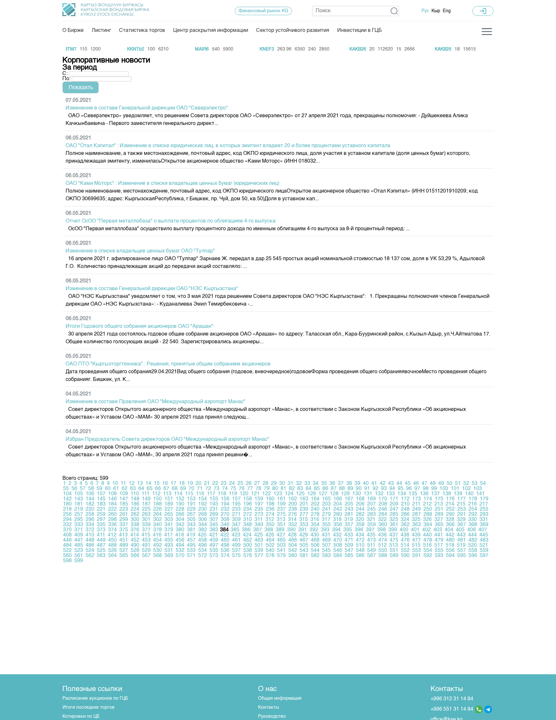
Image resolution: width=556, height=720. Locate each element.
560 (67, 555)
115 (189, 494)
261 (123, 514)
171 (394, 499)
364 (427, 524)
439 (416, 535)
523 (78, 550)
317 (326, 519)
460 (225, 540)
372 (90, 530)
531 (168, 550)
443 (461, 535)
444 (472, 535)
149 (146, 499)
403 (437, 530)
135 (413, 494)
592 (427, 555)
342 (180, 524)
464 (270, 540)
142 (67, 499)
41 (374, 483)
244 (360, 509)
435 (371, 535)
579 (281, 555)
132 (379, 494)
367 (461, 524)
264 (157, 514)
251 (439, 509)
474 (382, 540)
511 (371, 545)
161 (281, 499)
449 (101, 540)
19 (190, 483)
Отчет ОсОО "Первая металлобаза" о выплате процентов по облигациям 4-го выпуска (170, 221)
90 (359, 488)
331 (483, 519)
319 (348, 519)
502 (270, 545)
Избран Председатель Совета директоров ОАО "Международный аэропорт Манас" (167, 439)
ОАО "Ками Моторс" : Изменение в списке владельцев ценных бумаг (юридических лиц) (172, 183)
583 (326, 555)
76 (242, 488)
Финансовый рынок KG (263, 11)
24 (232, 483)
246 (382, 509)
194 (225, 504)
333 (78, 524)
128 (334, 494)
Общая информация (279, 698)
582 (315, 555)
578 (270, 555)
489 (123, 545)
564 (112, 555)
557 (461, 550)
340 (157, 524)
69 (183, 488)
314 (292, 519)
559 (484, 550)
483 (484, 540)
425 (258, 535)
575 (236, 555)
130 (356, 494)
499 (236, 545)
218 (67, 509)
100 (444, 488)
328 (450, 519)
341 (168, 524)
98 (426, 488)
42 (382, 483)
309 (236, 519)
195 (236, 504)
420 (202, 535)
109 (123, 494)
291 (461, 514)
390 (291, 530)
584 (337, 555)
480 (450, 540)
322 (382, 519)
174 (427, 499)
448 (90, 540)
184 (112, 504)
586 (360, 555)
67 (166, 488)
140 (469, 494)
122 (266, 494)
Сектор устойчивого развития (292, 30)
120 (244, 494)
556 (450, 550)
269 (213, 514)
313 (281, 519)
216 (472, 504)
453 (146, 540)
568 (157, 555)
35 (324, 483)
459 (213, 540)
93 (384, 488)
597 (484, 555)
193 (213, 504)
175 (439, 499)
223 (123, 509)
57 (83, 488)
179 (484, 499)
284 (382, 514)
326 (427, 519)
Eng (447, 11)
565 (123, 555)
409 (78, 535)
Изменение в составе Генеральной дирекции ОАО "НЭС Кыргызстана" (152, 288)
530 (157, 550)
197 (259, 504)
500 (247, 545)
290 (450, 514)
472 (360, 540)
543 (304, 550)
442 (450, 535)
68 (175, 488)
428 (292, 535)
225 (146, 509)
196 (247, 504)
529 (146, 550)
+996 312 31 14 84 (452, 699)
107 (101, 494)
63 (133, 488)
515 (416, 545)
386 (246, 530)
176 (450, 499)
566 (135, 555)
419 (191, 535)
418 (179, 535)
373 (101, 530)
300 (135, 519)
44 (399, 483)
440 (427, 535)
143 (78, 499)
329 (461, 519)
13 (140, 483)
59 (99, 488)
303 (168, 519)
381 (191, 530)
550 (382, 550)
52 (466, 483)
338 (135, 524)
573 (213, 555)
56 (74, 488)
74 (225, 488)
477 (416, 540)
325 (416, 519)
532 (180, 550)
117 (211, 494)
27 (257, 483)
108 (112, 494)
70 (191, 488)
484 (67, 545)
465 (281, 540)
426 (269, 535)
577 (259, 555)
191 (191, 504)
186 (135, 504)
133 (390, 494)
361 (394, 524)
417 (168, 535)
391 (302, 530)
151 (168, 499)
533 (191, 550)
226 (157, 509)
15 (157, 483)
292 (472, 514)
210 (405, 504)
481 (461, 540)
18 (182, 483)
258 (90, 514)
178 (472, 499)
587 (371, 555)
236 (270, 509)
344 (202, 524)
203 (326, 504)
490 (135, 545)
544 (315, 550)
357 (349, 524)
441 (438, 535)
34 (316, 483)
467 (304, 540)
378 (157, 530)
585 (349, 555)
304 (180, 519)
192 (202, 504)
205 (349, 504)
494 (180, 545)
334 (90, 524)
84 (308, 488)
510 (360, 545)
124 (289, 494)
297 (101, 519)
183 (101, 504)
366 (450, 524)
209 (394, 504)
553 (416, 550)
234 (247, 509)
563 (101, 555)
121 (255, 494)
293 (484, 514)
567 (146, 555)
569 (168, 555)
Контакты (268, 707)
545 (326, 550)
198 (270, 504)
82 (292, 488)
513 (393, 545)
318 (337, 519)
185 (123, 504)
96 (409, 488)
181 (78, 504)
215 (461, 504)
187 (146, 504)
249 (416, 509)
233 (236, 509)
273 (259, 514)
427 (281, 535)
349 (259, 524)
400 (404, 530)
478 (427, 540)
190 (180, 504)
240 (315, 509)
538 (247, 550)
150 (157, 499)
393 (325, 530)
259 (101, 514)
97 (417, 488)
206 (360, 504)
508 (337, 545)
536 (225, 550)
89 (350, 488)
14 (148, 483)
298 (112, 519)
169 (371, 499)
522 (67, 550)
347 (236, 524)
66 (158, 488)
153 (191, 499)
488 (112, 545)
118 (222, 494)
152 (180, 499)
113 (167, 494)
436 (382, 535)
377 (146, 530)
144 (90, 499)
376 (135, 530)
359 (371, 524)
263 (146, 514)
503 (281, 545)
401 (415, 530)
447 (78, 540)
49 (441, 483)
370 (67, 530)
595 (461, 555)
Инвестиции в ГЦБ (359, 30)
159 (259, 499)
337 (123, 524)
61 (116, 488)
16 (165, 483)
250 (427, 509)
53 (474, 483)
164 (315, 499)
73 (216, 488)
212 (427, 504)
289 (439, 514)
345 (213, 524)
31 (290, 483)
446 (67, 540)
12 (131, 483)
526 (112, 550)
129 (345, 494)
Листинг (101, 30)
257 (78, 514)
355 (326, 524)
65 (150, 488)
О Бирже (73, 30)
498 (225, 545)
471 (349, 540)
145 (101, 499)
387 (257, 530)
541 (281, 550)
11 (123, 483)
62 (124, 488)
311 (259, 519)
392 (314, 530)
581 (304, 555)
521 (483, 545)
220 (90, 509)
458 (202, 540)
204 (337, 504)
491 (146, 545)
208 (382, 504)
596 (472, 555)
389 (280, 530)
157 (236, 499)
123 (277, 494)
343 (191, 524)
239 (304, 509)
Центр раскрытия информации (210, 30)
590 (405, 555)
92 (375, 488)
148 (135, 499)
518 (450, 545)
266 (180, 514)
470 (337, 540)
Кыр (435, 11)
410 (90, 535)
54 (483, 483)
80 (275, 488)
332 (67, 524)
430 (314, 535)
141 (480, 494)
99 (434, 488)
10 (115, 483)
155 (213, 499)
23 (224, 483)
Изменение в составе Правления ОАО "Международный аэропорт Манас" (156, 401)
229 (191, 509)
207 (371, 504)
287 (416, 514)
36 (332, 483)
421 (213, 535)
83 (300, 488)
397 (370, 530)
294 (67, 519)
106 (90, 494)
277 (304, 514)
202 (315, 504)
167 (349, 499)
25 (240, 483)
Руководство (272, 716)
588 (382, 555)
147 (123, 499)
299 (123, 519)
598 (67, 561)
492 (157, 545)
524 (90, 550)
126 (311, 494)
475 (394, 540)
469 (326, 540)
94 (392, 488)
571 (191, 555)
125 (300, 494)
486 (90, 545)
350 (270, 524)
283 (371, 514)
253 (461, 509)
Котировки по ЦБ (80, 716)
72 (208, 488)
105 (78, 494)
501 (259, 545)
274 (270, 514)
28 (265, 483)
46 (416, 483)
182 (90, 504)
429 (303, 535)
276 (292, 514)
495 (191, 545)
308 (225, 519)
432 (337, 535)
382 (202, 530)
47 (424, 483)
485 (78, 545)
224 (135, 509)
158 (247, 499)
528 (135, 550)
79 (267, 488)
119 (233, 494)
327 (438, 519)
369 (484, 524)
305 (191, 519)
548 (360, 550)
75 (233, 488)
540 (270, 550)
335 (101, 524)
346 (225, 524)
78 (258, 488)
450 (112, 540)
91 (367, 488)
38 (349, 483)
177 (461, 499)
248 (405, 509)
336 (112, 524)
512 (382, 545)
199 (281, 504)
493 (168, 545)
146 (112, 499)
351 (281, 524)
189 (168, 504)
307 (213, 519)
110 (135, 494)
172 (405, 499)
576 (247, 555)
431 (326, 535)
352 (292, 524)
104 (67, 494)
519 (461, 545)
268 (202, 514)
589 (394, 555)
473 (371, 540)
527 (123, 550)
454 (157, 540)
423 (236, 535)
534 (202, 550)
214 (450, 504)
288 (427, 514)
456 (180, 540)
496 (202, 545)
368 (472, 524)
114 (178, 494)
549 (371, 550)
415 (146, 535)
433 (348, 535)
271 (236, 514)
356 (337, 524)
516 (427, 545)
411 (101, 535)
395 (347, 530)
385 (235, 530)
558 (472, 550)
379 (168, 530)
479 (439, 540)
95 (400, 488)
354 (315, 524)
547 (349, 550)
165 (326, 499)
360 (382, 524)
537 (236, 550)
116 (200, 494)
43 (391, 483)
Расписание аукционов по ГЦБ (95, 698)
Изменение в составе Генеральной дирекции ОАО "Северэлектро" (147, 108)
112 (156, 494)
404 (449, 530)
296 (90, 519)
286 (405, 514)
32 (299, 483)
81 (283, 488)
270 (225, 514)
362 (405, 524)
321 (371, 519)
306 (202, 519)
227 (168, 509)
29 (274, 483)
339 (146, 524)
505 (304, 545)
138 (446, 494)
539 (259, 550)
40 (366, 483)
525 (101, 550)
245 (371, 509)
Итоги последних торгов (88, 707)
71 (200, 488)
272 (247, 514)
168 (360, 499)
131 (368, 494)
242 (337, 509)
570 (180, 555)
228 (180, 509)
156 (225, 499)
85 (317, 488)
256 (67, 514)
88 (342, 488)
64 (141, 488)
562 (90, 555)
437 (393, 535)
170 (382, 499)
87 (334, 488)
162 (292, 499)
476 (405, 540)
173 (416, 499)
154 (202, 499)
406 (471, 530)
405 (460, 530)
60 (108, 488)
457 (191, 540)
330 (472, 519)
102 (466, 488)
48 (433, 483)
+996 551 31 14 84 (452, 709)
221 (101, 509)
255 (484, 509)
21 (207, 483)
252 (450, 509)
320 (360, 519)
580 (292, 555)
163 (304, 499)
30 (282, 483)
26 (249, 483)
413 (123, 535)
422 (224, 535)
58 (91, 488)
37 (341, 483)
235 (259, 509)
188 (157, 504)
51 (458, 483)
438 (405, 535)
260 (112, 514)
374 (112, 530)
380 (180, 530)
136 (424, 494)
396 (359, 530)
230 (202, 509)
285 (394, 514)
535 (213, 550)
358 (360, 524)
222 (112, 509)
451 (123, 540)
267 (191, 514)
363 (416, 524)
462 (247, 540)
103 (477, 488)
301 (146, 519)
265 (168, 514)
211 (416, 504)
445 (483, 535)
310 (247, 519)
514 (405, 545)
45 (408, 483)
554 (427, 550)
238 (292, 509)
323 (393, 519)
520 (472, 545)
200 (292, 504)
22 (215, 483)
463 (259, 540)
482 (472, 540)
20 (198, 483)
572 (202, 555)
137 (435, 494)
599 (78, 561)
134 (401, 494)
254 (472, 509)
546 (337, 550)
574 (225, 555)
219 (78, 509)
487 (101, 545)
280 (337, 514)
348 (247, 524)
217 (483, 504)
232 (225, 509)
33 (307, 483)
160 (270, 499)
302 (157, 519)
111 (146, 494)
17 (173, 483)
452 (135, 540)
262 (135, 514)
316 (314, 519)
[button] (394, 11)
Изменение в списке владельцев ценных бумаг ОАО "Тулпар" (140, 251)
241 (326, 509)
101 (455, 488)
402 (426, 530)
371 (78, 530)
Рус (425, 11)
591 (416, 555)
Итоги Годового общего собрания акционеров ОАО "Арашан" (139, 326)
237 (281, 509)
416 (157, 535)
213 (438, 504)
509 (349, 545)
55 (66, 488)
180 (67, 504)
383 (213, 530)
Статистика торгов (142, 30)
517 (438, 545)
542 (292, 550)
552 (405, 550)
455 (168, 540)
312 (269, 519)
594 (450, 555)
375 (123, 530)
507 (326, 545)
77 (250, 488)
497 (213, 545)
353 (304, 524)
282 (360, 514)
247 (394, 509)
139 (458, 494)
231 (213, 509)
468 (315, 540)
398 (381, 530)
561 (78, 555)
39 (357, 483)
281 (349, 514)
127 (323, 494)
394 (336, 530)
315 (303, 519)
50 (449, 483)
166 (337, 499)
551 (394, 550)
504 (292, 545)
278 (315, 514)
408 (67, 535)
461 (236, 540)
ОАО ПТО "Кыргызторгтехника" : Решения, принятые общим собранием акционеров (168, 364)
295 (78, 519)
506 (315, 545)
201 (304, 504)
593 (439, 555)
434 (360, 535)
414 (134, 535)
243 (349, 509)
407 (482, 530)
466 (292, 540)
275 (281, 514)
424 (247, 535)
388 (268, 530)
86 (325, 488)
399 (392, 530)
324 (405, 519)
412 (112, 535)
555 (439, 550)
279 (326, 514)
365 (439, 524)
